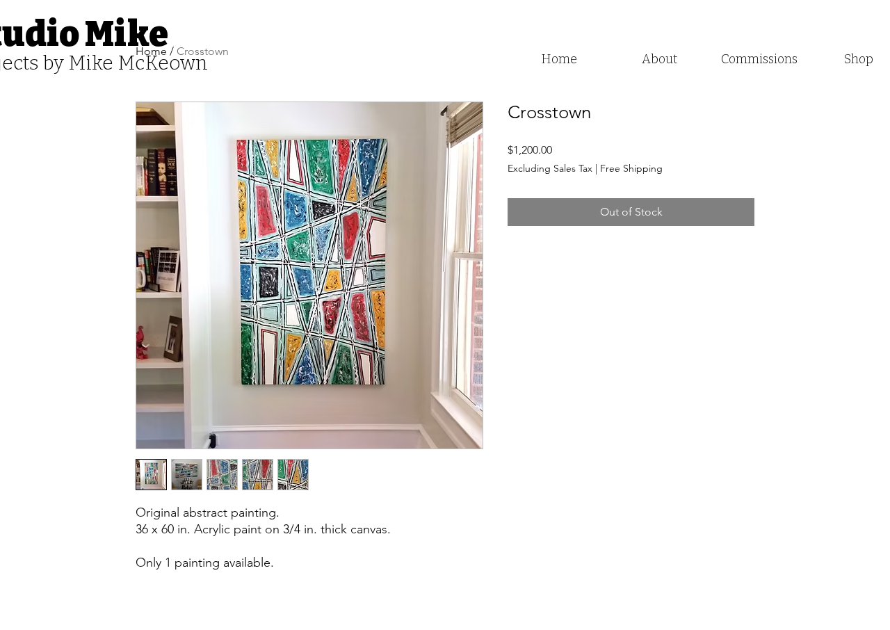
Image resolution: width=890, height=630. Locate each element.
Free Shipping (631, 168)
